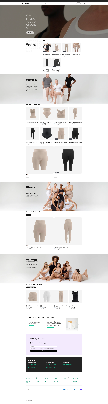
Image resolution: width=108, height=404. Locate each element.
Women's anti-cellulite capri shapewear (66, 55)
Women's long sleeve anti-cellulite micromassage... (56, 70)
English (64, 378)
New (43, 40)
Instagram (46, 378)
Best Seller (47, 40)
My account (37, 381)
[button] (54, 3)
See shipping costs (50, 327)
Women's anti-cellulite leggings (50, 365)
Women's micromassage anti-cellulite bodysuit (56, 55)
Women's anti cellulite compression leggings (46, 70)
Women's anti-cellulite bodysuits (51, 364)
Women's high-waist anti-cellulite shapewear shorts (33, 247)
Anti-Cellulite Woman (50, 362)
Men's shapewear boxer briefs (67, 364)
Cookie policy (75, 381)
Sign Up (43, 350)
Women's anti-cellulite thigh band (76, 55)
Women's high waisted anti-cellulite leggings (75, 122)
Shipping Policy (56, 378)
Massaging (29, 214)
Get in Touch (56, 381)
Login (36, 378)
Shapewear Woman (32, 362)
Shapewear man (66, 362)
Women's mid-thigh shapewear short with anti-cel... (32, 306)
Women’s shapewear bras (32, 365)
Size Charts (28, 381)
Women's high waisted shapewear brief (46, 142)
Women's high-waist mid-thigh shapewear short (60, 142)
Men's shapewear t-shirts (67, 365)
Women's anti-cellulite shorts (50, 367)
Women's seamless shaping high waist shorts (75, 142)
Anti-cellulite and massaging (37, 214)
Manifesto (28, 378)
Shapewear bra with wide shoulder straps (60, 122)
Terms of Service (76, 378)
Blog (27, 382)
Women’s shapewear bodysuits (33, 364)
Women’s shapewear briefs (32, 367)
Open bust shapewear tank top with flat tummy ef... (32, 122)
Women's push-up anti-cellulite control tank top (75, 306)
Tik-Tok (46, 381)
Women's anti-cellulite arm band (46, 55)
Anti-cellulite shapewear (31, 287)
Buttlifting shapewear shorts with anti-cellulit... (46, 306)
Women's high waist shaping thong (45, 122)
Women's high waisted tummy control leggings (31, 142)
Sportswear (47, 3)
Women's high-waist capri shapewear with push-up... (60, 306)
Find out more (31, 325)
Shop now (30, 32)
